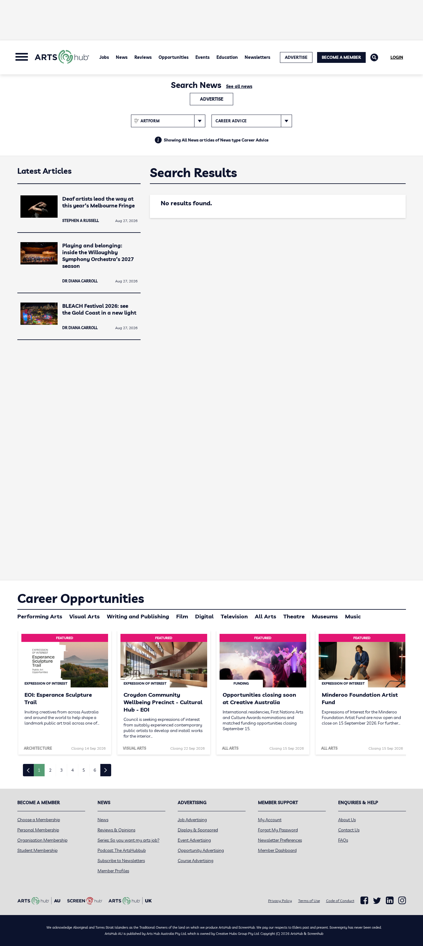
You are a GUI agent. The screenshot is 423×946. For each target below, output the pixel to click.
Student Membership (37, 850)
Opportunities (174, 57)
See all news (239, 86)
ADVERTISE (296, 57)
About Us (347, 819)
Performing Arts (39, 616)
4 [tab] (72, 770)
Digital (204, 616)
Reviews (143, 57)
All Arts (265, 616)
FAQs (343, 840)
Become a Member (341, 57)
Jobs (104, 57)
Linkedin (390, 900)
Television (234, 616)
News (122, 57)
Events (202, 57)
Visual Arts (84, 616)
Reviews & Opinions (116, 830)
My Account (269, 819)
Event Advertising (194, 840)
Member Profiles (113, 871)
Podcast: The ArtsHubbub (122, 850)
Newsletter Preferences (280, 840)
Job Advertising (192, 819)
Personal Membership (38, 830)
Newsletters (257, 57)
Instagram (402, 900)
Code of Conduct (340, 900)
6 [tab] (95, 770)
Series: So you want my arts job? (128, 840)
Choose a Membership (38, 819)
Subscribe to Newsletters (121, 860)
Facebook (364, 900)
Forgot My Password (278, 830)
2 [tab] (50, 770)
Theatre (294, 616)
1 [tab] (39, 770)
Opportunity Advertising (201, 850)
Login (396, 57)
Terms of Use (309, 900)
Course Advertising (195, 860)
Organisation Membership (42, 840)
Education (227, 57)
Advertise (211, 99)
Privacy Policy (280, 900)
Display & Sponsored (198, 830)
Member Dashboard (277, 850)
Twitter (377, 900)
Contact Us (349, 830)
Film (182, 616)
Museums (325, 616)
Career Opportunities (80, 598)
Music (353, 616)
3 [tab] (61, 770)
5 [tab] (83, 770)
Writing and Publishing (138, 616)
